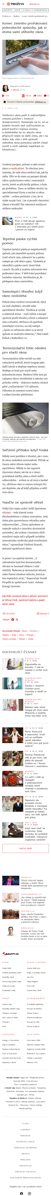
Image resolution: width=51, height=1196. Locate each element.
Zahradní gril (22, 1095)
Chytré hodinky (36, 1105)
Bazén (18, 1088)
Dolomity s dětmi (9, 1062)
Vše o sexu (31, 823)
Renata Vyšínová (20, 86)
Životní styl (32, 659)
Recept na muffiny (34, 1009)
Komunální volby (8, 990)
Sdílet (39, 95)
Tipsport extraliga (9, 1013)
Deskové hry (13, 1105)
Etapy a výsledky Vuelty (36, 973)
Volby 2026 (6, 968)
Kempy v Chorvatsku (10, 1040)
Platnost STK (32, 1062)
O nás (25, 1124)
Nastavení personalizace (25, 1178)
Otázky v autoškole (34, 1058)
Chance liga (7, 1004)
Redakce (25, 1136)
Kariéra (25, 1130)
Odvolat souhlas (25, 1172)
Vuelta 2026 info (33, 968)
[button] (25, 57)
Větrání (22, 639)
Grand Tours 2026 (34, 990)
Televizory (24, 1105)
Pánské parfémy (25, 1109)
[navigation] (3, 4)
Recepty (29, 772)
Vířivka (31, 1095)
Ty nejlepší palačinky (35, 1004)
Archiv (25, 1154)
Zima (21, 635)
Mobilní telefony (34, 1098)
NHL (4, 1026)
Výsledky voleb (8, 977)
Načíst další (25, 848)
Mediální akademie (25, 1148)
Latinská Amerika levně (11, 1058)
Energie (30, 635)
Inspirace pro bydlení (33, 679)
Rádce (18, 217)
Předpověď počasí (37, 1078)
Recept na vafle (33, 1022)
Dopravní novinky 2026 (36, 1049)
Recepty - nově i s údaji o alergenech (25, 10)
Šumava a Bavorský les (11, 1049)
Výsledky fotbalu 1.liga (11, 1009)
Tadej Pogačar (32, 982)
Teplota (5, 635)
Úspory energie (9, 639)
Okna (24, 631)
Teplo (14, 635)
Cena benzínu (31, 1081)
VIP (26, 728)
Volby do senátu (8, 986)
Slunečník (10, 1091)
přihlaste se (40, 102)
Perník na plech (33, 1026)
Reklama (25, 1160)
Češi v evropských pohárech (25, 1084)
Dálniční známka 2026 (35, 1045)
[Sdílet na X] (17, 619)
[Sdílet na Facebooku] (12, 619)
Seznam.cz (34, 4)
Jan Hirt (30, 977)
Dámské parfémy (28, 1102)
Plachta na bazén (29, 1088)
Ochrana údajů (25, 1142)
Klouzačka (20, 1091)
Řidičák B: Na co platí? (36, 1054)
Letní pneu (40, 1102)
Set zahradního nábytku (34, 1091)
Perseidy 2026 (19, 1081)
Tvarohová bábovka (34, 1018)
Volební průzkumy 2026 (11, 973)
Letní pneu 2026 (33, 1040)
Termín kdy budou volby (11, 982)
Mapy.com (24, 1078)
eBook (28, 95)
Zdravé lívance (33, 1013)
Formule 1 (6, 1022)
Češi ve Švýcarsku (9, 1054)
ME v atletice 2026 (10, 1018)
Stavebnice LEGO (13, 1102)
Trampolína (41, 1088)
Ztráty (30, 639)
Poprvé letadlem (8, 1045)
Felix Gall (30, 986)
